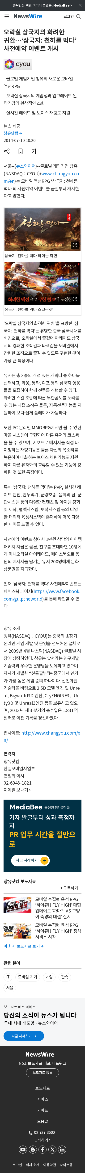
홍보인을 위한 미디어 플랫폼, (42, 5)
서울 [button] (9, 987)
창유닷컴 (13, 133)
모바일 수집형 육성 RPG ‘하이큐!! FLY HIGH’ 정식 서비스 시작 (58, 930)
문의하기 (42, 1140)
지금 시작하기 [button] (22, 1036)
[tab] (42, 1088)
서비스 (42, 1099)
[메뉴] (6, 16)
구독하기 (70, 888)
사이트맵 (66, 1165)
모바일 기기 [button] (27, 977)
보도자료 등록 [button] (43, 1072)
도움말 (42, 1121)
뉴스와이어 (26, 166)
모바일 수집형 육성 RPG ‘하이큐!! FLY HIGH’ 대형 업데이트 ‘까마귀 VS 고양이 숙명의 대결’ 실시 (58, 908)
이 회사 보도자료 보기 (23, 946)
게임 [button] (49, 977)
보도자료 (42, 1088)
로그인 (17, 1165)
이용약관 (49, 1165)
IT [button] (8, 977)
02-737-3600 (44, 1132)
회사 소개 (33, 1165)
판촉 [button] (64, 977)
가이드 (42, 1110)
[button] (7, 151)
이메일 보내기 (17, 790)
